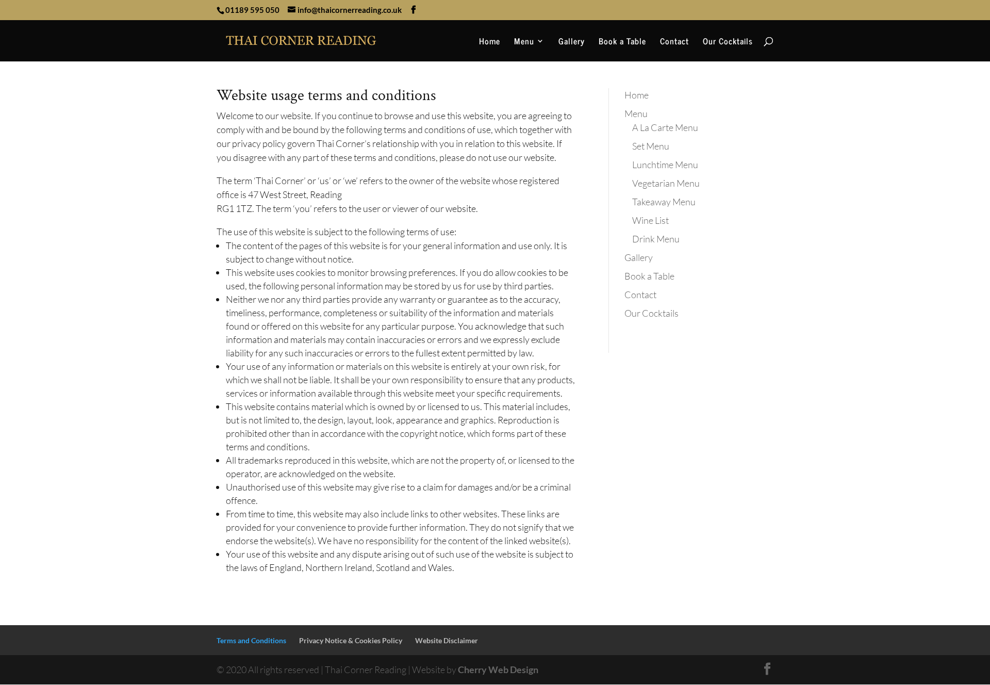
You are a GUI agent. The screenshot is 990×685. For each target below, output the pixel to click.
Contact (674, 42)
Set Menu (650, 146)
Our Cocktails (728, 42)
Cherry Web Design (498, 669)
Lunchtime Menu (665, 164)
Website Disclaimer (446, 640)
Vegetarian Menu (666, 183)
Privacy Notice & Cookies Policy (350, 640)
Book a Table (622, 42)
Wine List (650, 220)
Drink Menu (656, 238)
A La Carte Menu (665, 127)
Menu (524, 42)
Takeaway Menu (664, 201)
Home (489, 42)
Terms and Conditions (251, 640)
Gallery (571, 42)
